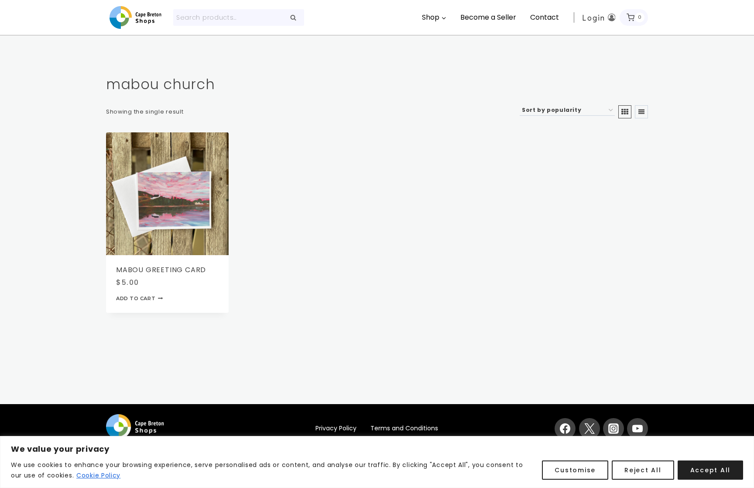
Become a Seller (488, 17)
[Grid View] (624, 111)
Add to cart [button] (135, 298)
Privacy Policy (335, 428)
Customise (575, 470)
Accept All (710, 470)
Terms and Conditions (404, 428)
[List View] (641, 111)
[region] (377, 462)
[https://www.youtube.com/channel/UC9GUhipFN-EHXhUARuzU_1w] (637, 428)
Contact (544, 17)
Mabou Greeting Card (161, 270)
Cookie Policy (98, 475)
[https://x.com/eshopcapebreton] (589, 428)
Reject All (642, 470)
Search (296, 18)
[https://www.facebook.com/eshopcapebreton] (565, 428)
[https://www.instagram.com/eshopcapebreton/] (613, 428)
